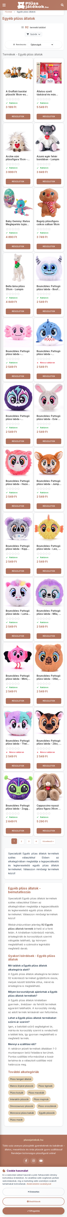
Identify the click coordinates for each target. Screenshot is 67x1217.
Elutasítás (34, 1192)
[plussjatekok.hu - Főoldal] (33, 5)
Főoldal (8, 12)
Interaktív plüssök (19, 1099)
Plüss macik (16, 1119)
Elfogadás (34, 1211)
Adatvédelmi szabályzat (39, 1184)
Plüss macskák (36, 1092)
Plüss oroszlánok (47, 1106)
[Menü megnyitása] (4, 5)
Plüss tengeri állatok (20, 1079)
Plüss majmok (41, 1099)
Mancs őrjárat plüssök (21, 1086)
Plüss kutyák (16, 1092)
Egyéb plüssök (47, 1113)
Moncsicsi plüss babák (22, 1113)
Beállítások (34, 1201)
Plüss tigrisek (45, 1086)
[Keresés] (62, 5)
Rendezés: (21, 44)
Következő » (48, 841)
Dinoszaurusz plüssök (21, 1106)
